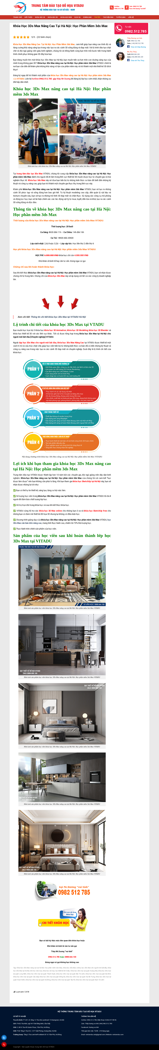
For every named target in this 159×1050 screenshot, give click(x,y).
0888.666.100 (70, 957)
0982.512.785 (118, 8)
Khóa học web (66, 17)
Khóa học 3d (53, 17)
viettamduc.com (117, 1034)
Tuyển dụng (121, 17)
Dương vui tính (94, 1027)
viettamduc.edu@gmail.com (95, 1034)
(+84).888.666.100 (137, 57)
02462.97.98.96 (110, 1020)
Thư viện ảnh (108, 17)
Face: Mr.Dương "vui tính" (137, 8)
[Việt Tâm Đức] (20, 7)
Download (87, 17)
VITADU (20, 79)
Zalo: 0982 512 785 (135, 6)
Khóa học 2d (40, 17)
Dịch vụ (77, 17)
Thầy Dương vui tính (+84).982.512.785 (98, 1023)
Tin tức (97, 17)
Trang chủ (17, 17)
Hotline (116, 6)
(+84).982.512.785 (137, 43)
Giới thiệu (28, 17)
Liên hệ (131, 17)
